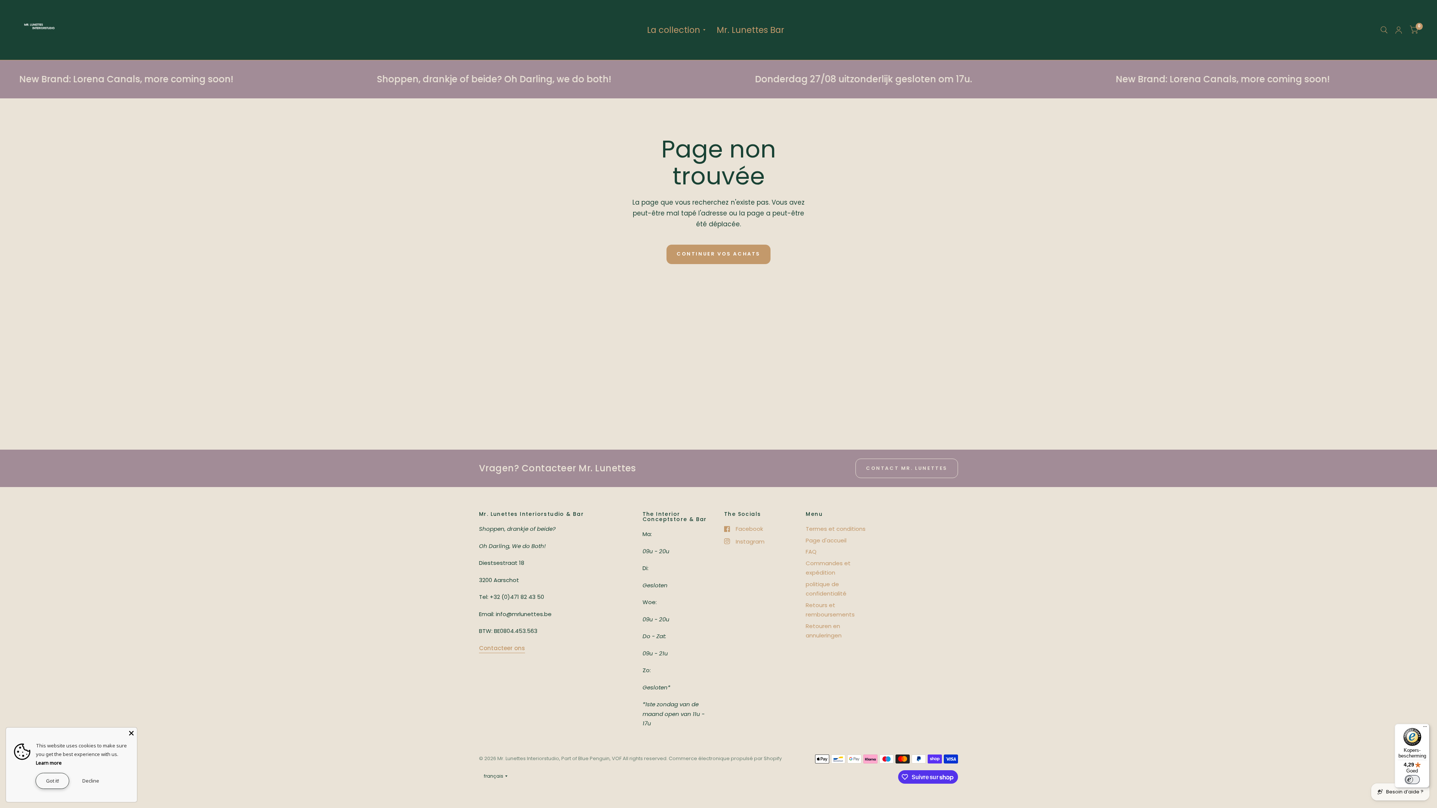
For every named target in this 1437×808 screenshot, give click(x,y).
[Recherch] (1384, 30)
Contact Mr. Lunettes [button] (907, 468)
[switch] (1412, 779)
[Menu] (1425, 728)
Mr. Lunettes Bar (750, 30)
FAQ (811, 552)
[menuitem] (676, 30)
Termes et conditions (836, 529)
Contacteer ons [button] (502, 648)
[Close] (131, 733)
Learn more (49, 762)
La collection (673, 30)
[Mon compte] (1398, 30)
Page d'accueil (826, 540)
